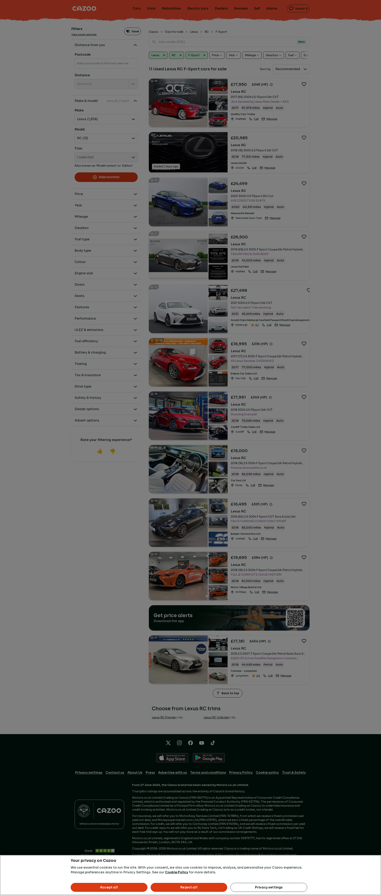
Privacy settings (269, 887)
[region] (190, 875)
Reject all (188, 887)
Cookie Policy (176, 872)
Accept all (109, 887)
